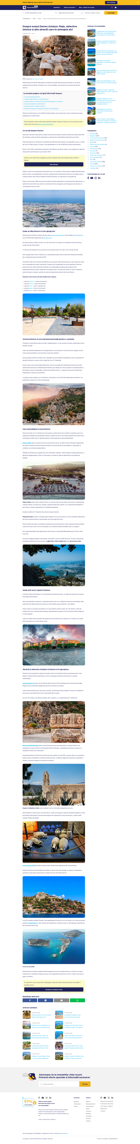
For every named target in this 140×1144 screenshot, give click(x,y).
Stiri (91, 159)
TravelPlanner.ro (27, 18)
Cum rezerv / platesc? (106, 1106)
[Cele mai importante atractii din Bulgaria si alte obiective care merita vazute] (91, 72)
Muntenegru (94, 148)
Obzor (88, 1108)
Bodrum (88, 1118)
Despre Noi (103, 1108)
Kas (74, 235)
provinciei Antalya (58, 235)
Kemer (31, 283)
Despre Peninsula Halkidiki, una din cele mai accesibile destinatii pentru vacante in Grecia (106, 52)
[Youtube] (91, 177)
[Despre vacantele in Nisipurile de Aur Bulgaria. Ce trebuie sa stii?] (91, 43)
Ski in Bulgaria (94, 157)
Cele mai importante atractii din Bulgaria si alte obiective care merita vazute (106, 72)
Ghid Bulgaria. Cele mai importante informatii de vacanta (104, 110)
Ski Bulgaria (77, 1104)
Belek (31, 288)
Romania (93, 153)
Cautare (110, 13)
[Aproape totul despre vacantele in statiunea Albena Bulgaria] (91, 62)
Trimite (85, 1084)
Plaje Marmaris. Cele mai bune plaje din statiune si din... (40, 1037)
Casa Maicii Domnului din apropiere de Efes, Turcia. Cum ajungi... (40, 1047)
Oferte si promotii (69, 7)
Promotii (93, 151)
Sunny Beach (90, 1106)
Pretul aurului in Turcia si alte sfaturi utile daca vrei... (41, 1016)
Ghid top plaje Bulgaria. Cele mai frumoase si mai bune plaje (106, 81)
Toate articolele (95, 161)
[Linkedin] (99, 177)
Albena (88, 1101)
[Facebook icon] (39, 1098)
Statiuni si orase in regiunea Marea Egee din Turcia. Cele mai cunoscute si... (106, 91)
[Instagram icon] (47, 1098)
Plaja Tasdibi (27, 443)
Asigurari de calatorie (106, 1101)
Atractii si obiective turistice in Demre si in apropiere (41, 108)
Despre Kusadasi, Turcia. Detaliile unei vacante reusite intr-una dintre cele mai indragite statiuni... (105, 101)
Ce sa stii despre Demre (32, 97)
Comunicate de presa (97, 138)
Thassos (88, 1111)
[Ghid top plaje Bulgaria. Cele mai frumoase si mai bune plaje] (91, 82)
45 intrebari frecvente (106, 1103)
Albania (92, 133)
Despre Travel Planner (97, 140)
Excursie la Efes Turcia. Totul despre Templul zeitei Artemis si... (73, 1047)
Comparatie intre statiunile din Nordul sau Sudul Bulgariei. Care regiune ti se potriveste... (106, 33)
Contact (102, 1111)
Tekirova (32, 281)
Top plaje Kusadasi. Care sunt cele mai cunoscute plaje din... (72, 1017)
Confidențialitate (112, 1138)
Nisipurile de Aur (90, 1104)
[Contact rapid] (115, 7)
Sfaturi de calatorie (96, 155)
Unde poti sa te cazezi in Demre (34, 106)
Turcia (39, 18)
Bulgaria (93, 136)
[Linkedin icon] (51, 1098)
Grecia (92, 146)
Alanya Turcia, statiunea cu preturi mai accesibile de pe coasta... (41, 1027)
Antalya (88, 1121)
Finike (79, 235)
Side (30, 290)
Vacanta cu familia (96, 166)
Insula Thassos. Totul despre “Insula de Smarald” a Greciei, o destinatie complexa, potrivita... (106, 120)
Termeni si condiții (102, 1138)
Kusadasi (88, 1116)
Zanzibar (93, 168)
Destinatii (56, 7)
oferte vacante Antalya (45, 124)
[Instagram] (96, 177)
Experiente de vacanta (97, 144)
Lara (30, 286)
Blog (34, 18)
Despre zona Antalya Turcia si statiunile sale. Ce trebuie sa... (73, 1027)
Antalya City (48, 238)
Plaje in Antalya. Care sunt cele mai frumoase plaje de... (73, 1036)
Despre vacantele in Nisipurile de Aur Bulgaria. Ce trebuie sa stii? (106, 42)
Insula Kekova (33, 923)
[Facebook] (88, 177)
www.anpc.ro (64, 1133)
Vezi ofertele (111, 2)
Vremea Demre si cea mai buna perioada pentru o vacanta (43, 101)
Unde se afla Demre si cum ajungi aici (36, 99)
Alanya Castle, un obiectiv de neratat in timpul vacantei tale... (73, 1058)
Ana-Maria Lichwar (37, 79)
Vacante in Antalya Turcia (53, 989)
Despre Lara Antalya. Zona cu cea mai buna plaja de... (41, 1057)
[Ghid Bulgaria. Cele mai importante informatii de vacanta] (91, 111)
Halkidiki (88, 1113)
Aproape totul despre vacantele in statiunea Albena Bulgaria (106, 62)
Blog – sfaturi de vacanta (86, 7)
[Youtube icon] (43, 1098)
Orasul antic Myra (29, 683)
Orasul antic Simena (29, 865)
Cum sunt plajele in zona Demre (34, 104)
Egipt (91, 142)
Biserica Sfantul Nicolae (30, 745)
